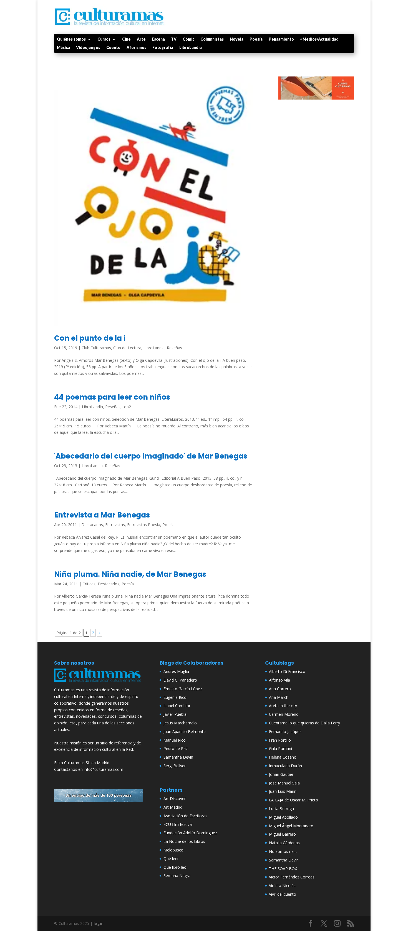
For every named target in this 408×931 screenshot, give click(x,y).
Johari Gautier (281, 774)
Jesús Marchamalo (180, 723)
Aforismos (136, 48)
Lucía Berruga (281, 808)
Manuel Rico (174, 740)
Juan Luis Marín (282, 791)
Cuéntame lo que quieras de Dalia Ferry (304, 723)
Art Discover (174, 798)
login (99, 923)
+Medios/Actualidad (319, 39)
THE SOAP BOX (283, 868)
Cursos (103, 39)
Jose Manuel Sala (284, 783)
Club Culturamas (96, 347)
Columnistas (212, 39)
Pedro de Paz (175, 748)
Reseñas (174, 347)
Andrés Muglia (176, 671)
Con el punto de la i (89, 338)
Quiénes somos (71, 39)
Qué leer (171, 858)
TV (174, 39)
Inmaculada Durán (285, 765)
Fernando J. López (285, 731)
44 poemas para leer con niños (112, 397)
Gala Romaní (280, 748)
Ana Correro (280, 688)
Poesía (256, 39)
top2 (127, 406)
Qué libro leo (175, 867)
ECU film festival (178, 824)
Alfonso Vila (279, 680)
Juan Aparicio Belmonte (184, 731)
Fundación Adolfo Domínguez (190, 832)
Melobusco (173, 850)
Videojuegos (88, 48)
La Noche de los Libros (184, 841)
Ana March (278, 697)
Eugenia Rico (175, 697)
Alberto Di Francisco (287, 671)
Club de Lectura (127, 347)
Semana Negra (176, 875)
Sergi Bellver (174, 765)
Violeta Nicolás (282, 885)
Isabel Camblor (176, 705)
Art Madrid (172, 807)
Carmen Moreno (284, 714)
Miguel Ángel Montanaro (291, 825)
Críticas (88, 583)
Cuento (113, 48)
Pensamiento (281, 39)
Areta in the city (283, 705)
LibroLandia (190, 48)
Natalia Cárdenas (284, 842)
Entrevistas (115, 524)
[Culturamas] (98, 683)
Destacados (92, 524)
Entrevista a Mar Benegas (102, 515)
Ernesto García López (182, 688)
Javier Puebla (175, 714)
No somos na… (283, 851)
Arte (141, 39)
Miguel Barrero (282, 834)
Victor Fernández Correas (291, 877)
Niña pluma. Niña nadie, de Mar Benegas (130, 574)
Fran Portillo (280, 740)
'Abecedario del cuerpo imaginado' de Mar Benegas (150, 456)
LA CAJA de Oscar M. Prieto (293, 800)
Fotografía (162, 48)
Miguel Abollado (283, 817)
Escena (158, 39)
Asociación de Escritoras (185, 815)
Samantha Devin (178, 757)
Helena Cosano (282, 757)
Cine (126, 39)
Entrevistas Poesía (143, 524)
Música (63, 48)
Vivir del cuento (282, 894)
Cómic (188, 39)
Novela (236, 39)
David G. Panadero (180, 680)
